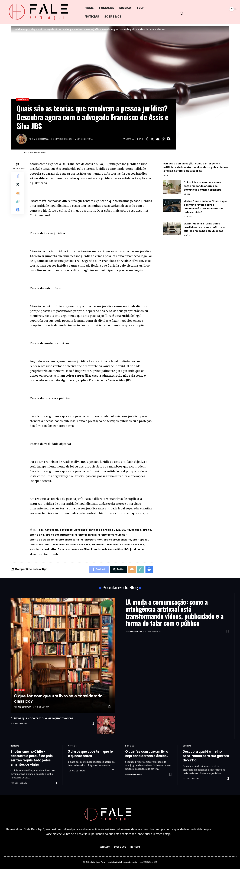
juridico (135, 549)
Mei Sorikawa (41, 138)
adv (41, 529)
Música (187, 194)
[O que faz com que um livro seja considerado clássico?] (63, 655)
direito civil (37, 534)
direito (146, 529)
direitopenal (140, 539)
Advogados (134, 529)
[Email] (157, 139)
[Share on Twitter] (152, 139)
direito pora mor (91, 539)
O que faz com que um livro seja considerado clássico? (58, 698)
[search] (208, 13)
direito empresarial (67, 539)
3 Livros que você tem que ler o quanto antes (42, 718)
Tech (165, 175)
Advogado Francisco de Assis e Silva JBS (99, 529)
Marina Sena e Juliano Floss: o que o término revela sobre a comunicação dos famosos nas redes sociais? (205, 206)
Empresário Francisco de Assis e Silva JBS (118, 544)
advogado (66, 529)
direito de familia (86, 534)
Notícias (23, 99)
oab (55, 554)
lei (142, 549)
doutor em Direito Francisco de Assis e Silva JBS (60, 544)
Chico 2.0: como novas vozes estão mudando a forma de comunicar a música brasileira (203, 186)
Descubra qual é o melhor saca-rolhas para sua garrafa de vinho (206, 755)
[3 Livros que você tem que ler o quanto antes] (106, 725)
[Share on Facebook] (146, 139)
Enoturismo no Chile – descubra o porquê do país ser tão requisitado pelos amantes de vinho (32, 758)
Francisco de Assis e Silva (73, 549)
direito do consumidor (112, 534)
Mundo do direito (40, 554)
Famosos (188, 216)
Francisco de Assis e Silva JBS (110, 549)
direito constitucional (60, 534)
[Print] (168, 139)
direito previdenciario (117, 539)
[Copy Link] (163, 139)
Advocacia (51, 529)
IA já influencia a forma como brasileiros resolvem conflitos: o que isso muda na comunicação (204, 227)
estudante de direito (43, 549)
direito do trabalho (42, 539)
